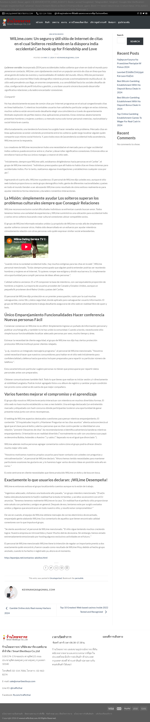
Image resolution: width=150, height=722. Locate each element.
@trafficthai (16, 688)
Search (120, 35)
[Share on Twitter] (51, 567)
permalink (79, 578)
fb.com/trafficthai (22, 694)
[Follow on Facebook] (138, 13)
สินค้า (47, 22)
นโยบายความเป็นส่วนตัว (12, 714)
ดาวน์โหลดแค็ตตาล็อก (78, 22)
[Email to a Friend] (56, 567)
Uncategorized (56, 34)
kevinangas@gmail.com (68, 57)
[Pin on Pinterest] (61, 567)
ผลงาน (64, 22)
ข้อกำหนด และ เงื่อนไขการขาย (59, 714)
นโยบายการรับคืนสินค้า (84, 714)
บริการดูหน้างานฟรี (98, 22)
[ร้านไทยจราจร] (16, 22)
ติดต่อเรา (112, 22)
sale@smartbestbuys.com (22, 681)
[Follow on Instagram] (141, 13)
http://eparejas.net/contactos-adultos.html (25, 557)
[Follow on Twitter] (143, 13)
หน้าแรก (39, 22)
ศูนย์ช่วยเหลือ (124, 22)
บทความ (55, 22)
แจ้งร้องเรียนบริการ (104, 714)
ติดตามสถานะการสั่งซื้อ (34, 714)
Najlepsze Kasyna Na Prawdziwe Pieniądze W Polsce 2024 (129, 63)
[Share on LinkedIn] (67, 567)
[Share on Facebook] (45, 567)
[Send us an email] (146, 13)
